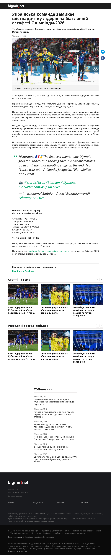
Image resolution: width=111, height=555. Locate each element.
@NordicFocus (34, 182)
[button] (97, 279)
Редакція (45, 530)
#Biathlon (53, 182)
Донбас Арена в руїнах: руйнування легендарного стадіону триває (51, 448)
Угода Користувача (19, 533)
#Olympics (68, 182)
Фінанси (84, 502)
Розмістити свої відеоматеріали (86, 530)
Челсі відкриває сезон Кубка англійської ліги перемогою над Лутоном (21, 310)
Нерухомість (38, 502)
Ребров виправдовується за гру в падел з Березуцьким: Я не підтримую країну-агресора (54, 414)
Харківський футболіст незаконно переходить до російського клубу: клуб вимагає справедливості (53, 426)
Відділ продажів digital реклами (39, 537)
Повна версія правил (17, 551)
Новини (60, 502)
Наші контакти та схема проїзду (23, 530)
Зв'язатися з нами (60, 530)
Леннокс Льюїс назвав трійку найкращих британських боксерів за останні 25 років (54, 438)
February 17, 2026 (31, 197)
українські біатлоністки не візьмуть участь (48, 251)
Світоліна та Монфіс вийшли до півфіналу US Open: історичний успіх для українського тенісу (55, 459)
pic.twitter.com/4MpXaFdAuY (39, 187)
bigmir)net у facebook (23, 271)
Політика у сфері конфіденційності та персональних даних (58, 533)
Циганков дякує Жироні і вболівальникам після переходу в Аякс (54, 310)
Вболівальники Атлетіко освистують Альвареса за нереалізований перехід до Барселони (54, 401)
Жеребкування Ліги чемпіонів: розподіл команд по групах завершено (84, 311)
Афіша (11, 502)
